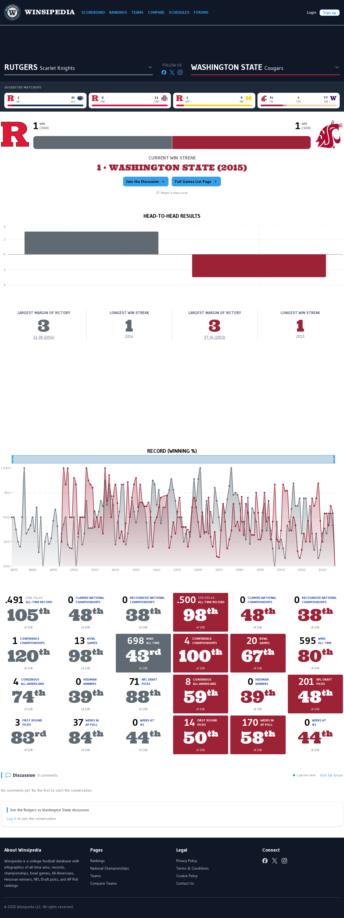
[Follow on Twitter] (172, 72)
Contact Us (185, 883)
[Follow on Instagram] (180, 72)
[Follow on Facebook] (164, 72)
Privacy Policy (186, 860)
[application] (172, 258)
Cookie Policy (187, 875)
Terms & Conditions (192, 868)
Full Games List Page (193, 181)
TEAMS (137, 12)
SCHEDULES (179, 12)
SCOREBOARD (93, 12)
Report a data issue (174, 193)
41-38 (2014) (43, 337)
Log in (11, 818)
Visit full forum (331, 775)
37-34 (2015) (214, 337)
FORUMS (201, 12)
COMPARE (156, 12)
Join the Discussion (142, 181)
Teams (95, 875)
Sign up (329, 12)
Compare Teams (103, 883)
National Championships (109, 868)
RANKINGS (118, 12)
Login (311, 12)
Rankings (97, 860)
